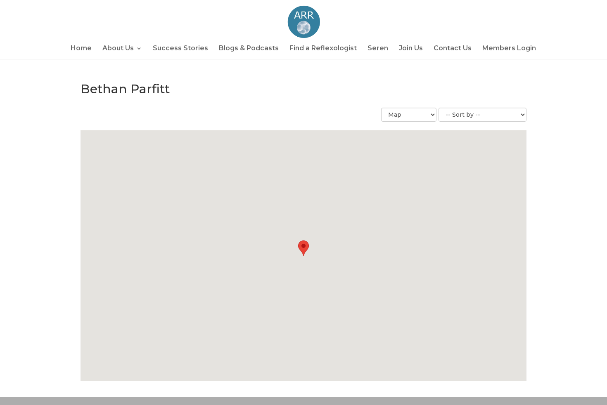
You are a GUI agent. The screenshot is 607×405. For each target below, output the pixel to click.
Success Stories (180, 48)
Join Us (411, 48)
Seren (378, 48)
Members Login (509, 48)
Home (81, 48)
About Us (118, 48)
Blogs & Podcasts (249, 48)
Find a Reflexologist (323, 48)
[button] (303, 248)
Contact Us (453, 48)
